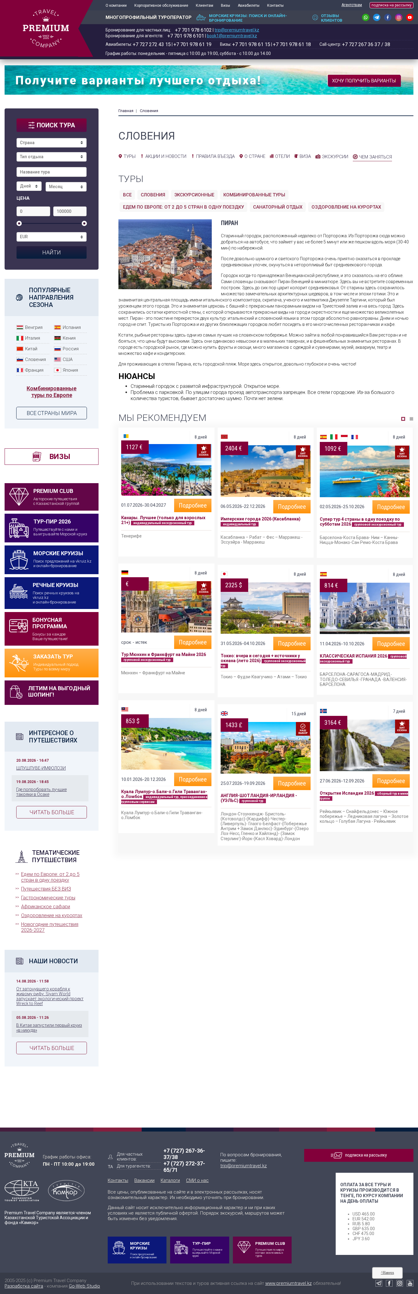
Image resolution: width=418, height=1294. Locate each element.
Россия (71, 349)
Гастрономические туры (48, 898)
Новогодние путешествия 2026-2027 (49, 927)
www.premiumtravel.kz (288, 1283)
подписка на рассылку (391, 5)
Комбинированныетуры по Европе (52, 391)
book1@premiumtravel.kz (232, 35)
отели (282, 156)
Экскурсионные (194, 195)
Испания (72, 327)
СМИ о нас (197, 1180)
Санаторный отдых (277, 207)
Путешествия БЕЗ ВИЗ (46, 889)
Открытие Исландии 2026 (347, 793)
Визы (225, 5)
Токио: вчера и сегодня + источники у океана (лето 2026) (260, 658)
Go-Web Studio (84, 1286)
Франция (34, 370)
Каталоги (170, 1180)
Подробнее (193, 505)
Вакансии (144, 1180)
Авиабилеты (248, 5)
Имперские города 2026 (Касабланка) (260, 518)
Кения (69, 338)
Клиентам (204, 5)
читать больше (51, 812)
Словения (35, 359)
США (68, 359)
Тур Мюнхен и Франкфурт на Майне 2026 (163, 654)
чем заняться (375, 157)
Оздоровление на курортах (51, 915)
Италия (32, 338)
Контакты (275, 5)
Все (127, 195)
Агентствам (351, 5)
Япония (70, 370)
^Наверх (387, 1272)
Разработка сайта (24, 1286)
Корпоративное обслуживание (161, 5)
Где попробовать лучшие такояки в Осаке (41, 792)
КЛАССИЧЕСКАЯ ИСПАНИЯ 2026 (353, 656)
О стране (254, 156)
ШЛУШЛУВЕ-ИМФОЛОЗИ (41, 768)
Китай (31, 349)
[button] (403, 419)
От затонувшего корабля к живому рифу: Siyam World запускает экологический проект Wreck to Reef (50, 996)
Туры (130, 156)
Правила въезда (215, 156)
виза (305, 156)
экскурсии (335, 156)
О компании (116, 5)
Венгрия (34, 327)
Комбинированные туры (254, 195)
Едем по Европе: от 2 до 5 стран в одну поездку (50, 877)
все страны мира (52, 413)
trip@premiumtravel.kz (237, 29)
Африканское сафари (45, 906)
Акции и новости (165, 156)
